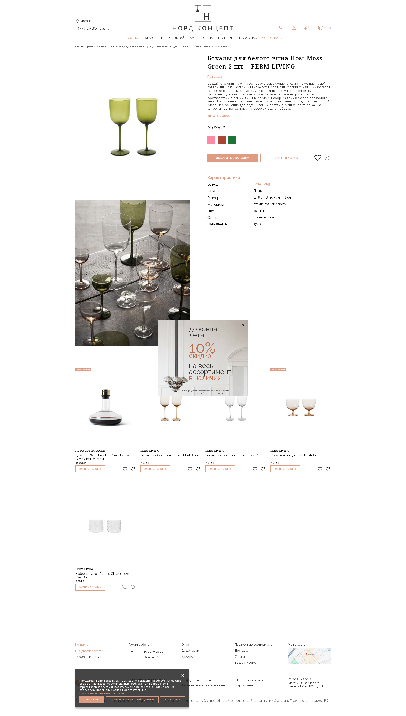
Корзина (320, 28)
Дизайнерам (190, 650)
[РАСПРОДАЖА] (271, 38)
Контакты (82, 644)
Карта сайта (244, 685)
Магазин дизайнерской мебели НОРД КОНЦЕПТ (306, 684)
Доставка (241, 650)
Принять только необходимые (132, 699)
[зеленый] (232, 140)
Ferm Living (262, 184)
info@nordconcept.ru (90, 651)
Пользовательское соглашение (203, 685)
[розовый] (211, 140)
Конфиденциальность (196, 680)
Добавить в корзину (232, 158)
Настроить (172, 699)
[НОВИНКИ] (132, 38)
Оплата (240, 656)
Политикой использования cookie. (103, 693)
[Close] (183, 675)
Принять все (92, 699)
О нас (186, 644)
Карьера (187, 656)
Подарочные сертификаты (253, 644)
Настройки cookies (249, 680)
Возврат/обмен (246, 662)
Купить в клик (285, 158)
